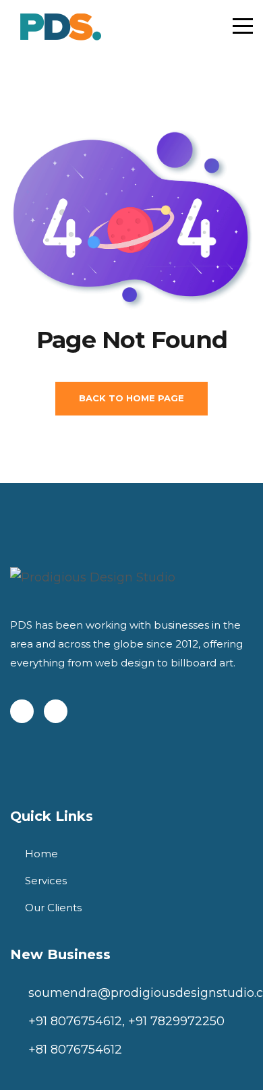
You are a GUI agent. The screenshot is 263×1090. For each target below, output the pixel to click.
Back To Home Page (131, 398)
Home (41, 853)
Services (46, 880)
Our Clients (53, 907)
